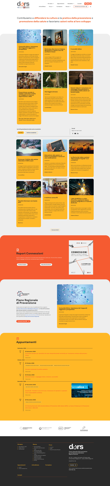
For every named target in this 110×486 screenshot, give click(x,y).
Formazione (59, 6)
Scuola (26, 314)
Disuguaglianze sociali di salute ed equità (32, 365)
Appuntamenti (60, 3)
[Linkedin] (90, 4)
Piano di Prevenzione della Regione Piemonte (28, 308)
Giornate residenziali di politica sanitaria (36, 369)
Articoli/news (35, 465)
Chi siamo (50, 3)
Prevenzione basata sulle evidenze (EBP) (46, 365)
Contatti (79, 3)
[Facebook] (85, 4)
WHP (37, 314)
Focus (50, 6)
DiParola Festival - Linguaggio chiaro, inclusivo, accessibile (41, 376)
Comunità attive (32, 314)
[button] (55, 230)
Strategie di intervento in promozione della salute (61, 365)
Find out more (27, 357)
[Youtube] (88, 4)
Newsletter (70, 3)
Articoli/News (42, 6)
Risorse (67, 6)
